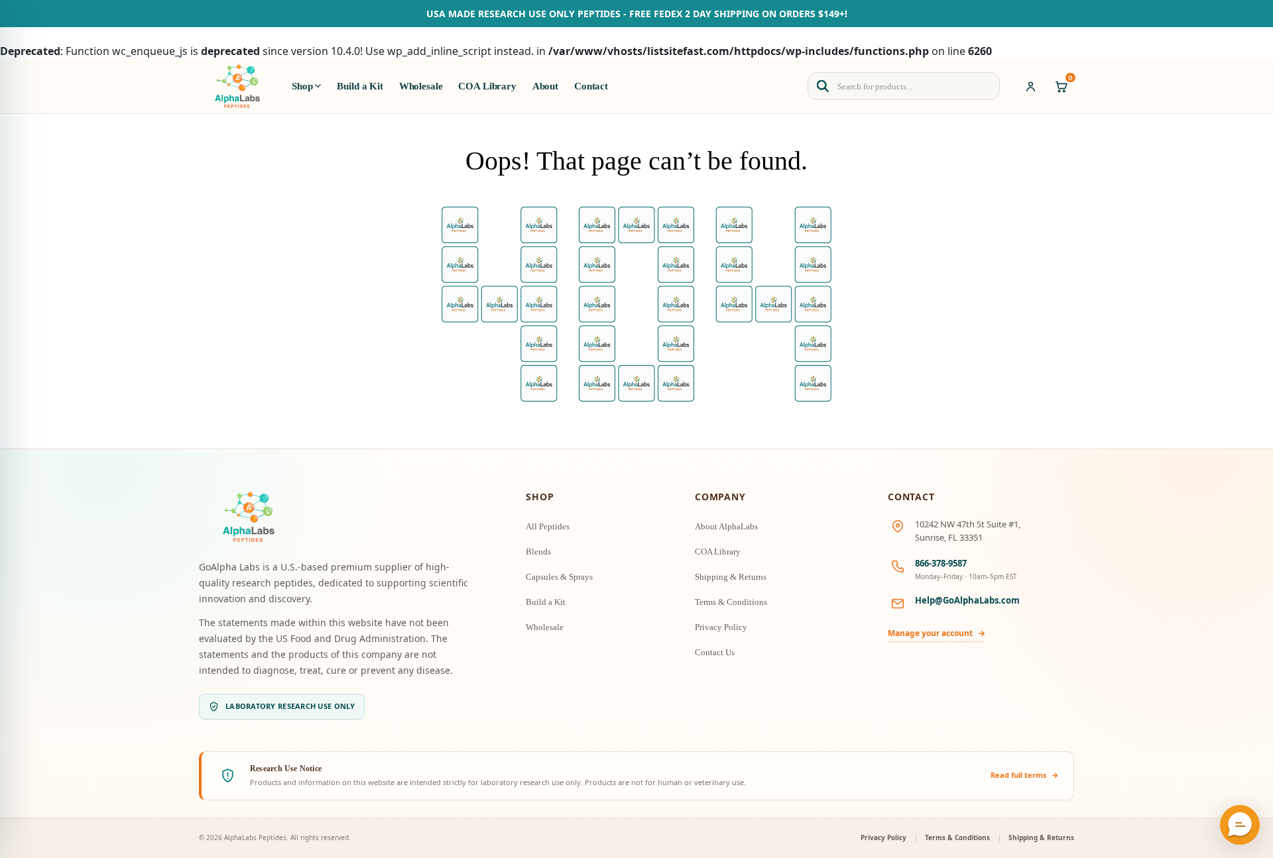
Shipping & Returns (730, 577)
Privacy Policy (721, 627)
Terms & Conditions (731, 602)
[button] (1240, 825)
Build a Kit (360, 86)
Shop (302, 86)
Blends (538, 552)
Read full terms (1025, 775)
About (545, 86)
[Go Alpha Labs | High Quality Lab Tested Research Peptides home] (237, 86)
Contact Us (715, 652)
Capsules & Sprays (559, 577)
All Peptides (548, 526)
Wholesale (421, 86)
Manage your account (936, 633)
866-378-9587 (941, 563)
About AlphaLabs (726, 526)
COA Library (487, 86)
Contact (591, 86)
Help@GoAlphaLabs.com (967, 600)
